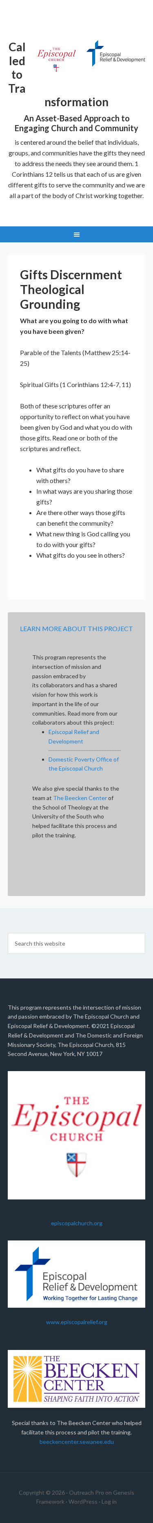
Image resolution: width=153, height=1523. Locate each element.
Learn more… (76, 206)
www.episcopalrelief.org (76, 1321)
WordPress (83, 1501)
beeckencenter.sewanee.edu (77, 1441)
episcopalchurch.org (76, 1223)
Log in (109, 1501)
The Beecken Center (80, 797)
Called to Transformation (76, 19)
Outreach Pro (86, 1492)
